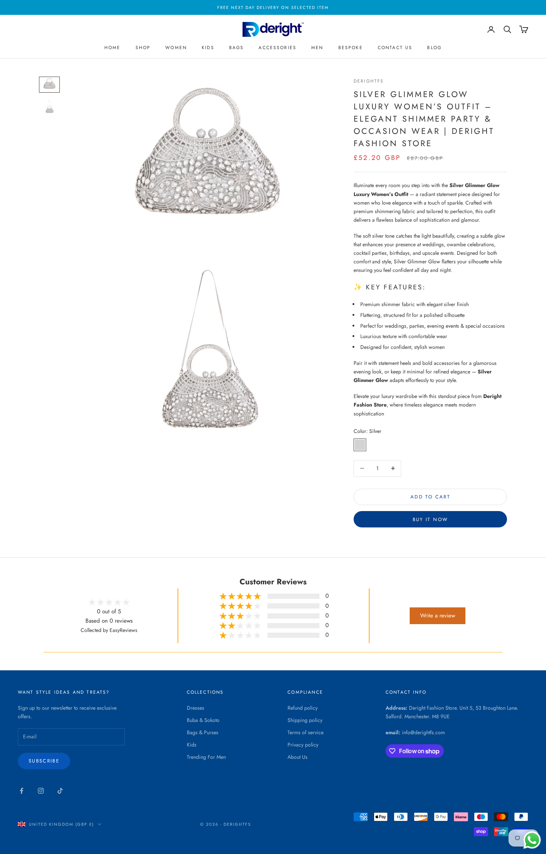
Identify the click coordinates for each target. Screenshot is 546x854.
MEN (317, 47)
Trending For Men (206, 757)
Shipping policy (304, 720)
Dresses (195, 708)
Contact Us (395, 47)
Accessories (277, 47)
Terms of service (305, 732)
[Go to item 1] (49, 85)
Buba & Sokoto (203, 720)
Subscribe (44, 760)
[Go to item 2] (49, 107)
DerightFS (369, 81)
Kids (208, 47)
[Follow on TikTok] (60, 790)
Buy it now (430, 519)
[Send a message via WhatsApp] (532, 840)
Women (176, 47)
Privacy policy (302, 744)
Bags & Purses (202, 732)
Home (112, 47)
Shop (143, 47)
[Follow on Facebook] (21, 790)
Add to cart (430, 496)
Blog (434, 47)
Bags (236, 47)
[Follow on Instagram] (41, 790)
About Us (297, 757)
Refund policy (302, 708)
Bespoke (350, 47)
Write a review (437, 615)
